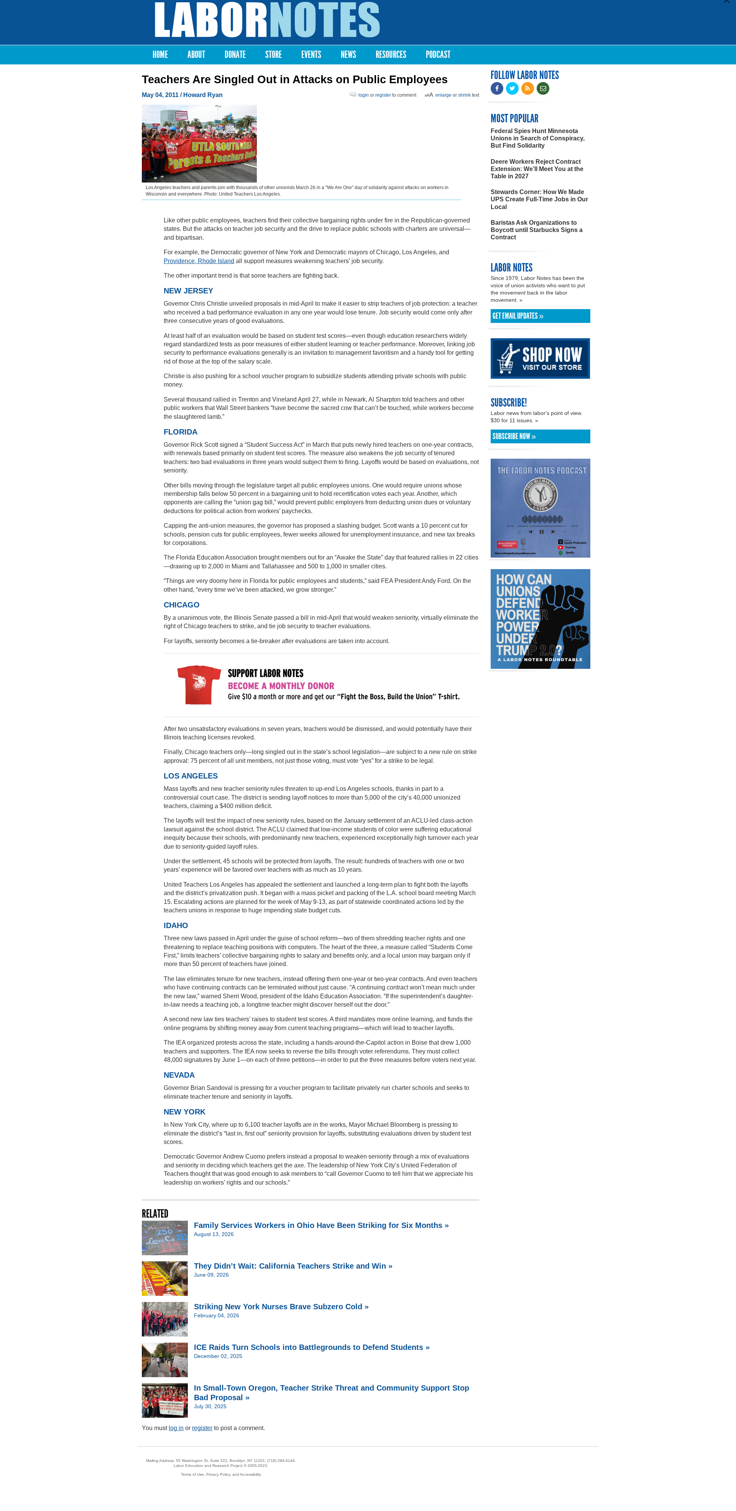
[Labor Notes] (267, 20)
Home (160, 55)
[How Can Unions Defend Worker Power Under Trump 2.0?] (540, 665)
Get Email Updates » (518, 316)
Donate (235, 55)
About (196, 55)
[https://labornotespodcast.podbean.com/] (540, 554)
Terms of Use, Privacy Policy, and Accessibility (221, 1474)
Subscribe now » (514, 436)
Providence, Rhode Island (199, 261)
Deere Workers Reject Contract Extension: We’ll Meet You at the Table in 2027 (537, 168)
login (363, 95)
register (383, 95)
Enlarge (443, 95)
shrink (464, 95)
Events (311, 55)
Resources (391, 55)
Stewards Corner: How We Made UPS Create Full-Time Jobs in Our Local (539, 199)
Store (273, 55)
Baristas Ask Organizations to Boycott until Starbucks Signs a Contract (537, 229)
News (348, 55)
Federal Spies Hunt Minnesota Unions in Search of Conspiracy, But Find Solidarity (538, 138)
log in (176, 1428)
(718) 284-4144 (281, 1460)
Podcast (438, 55)
